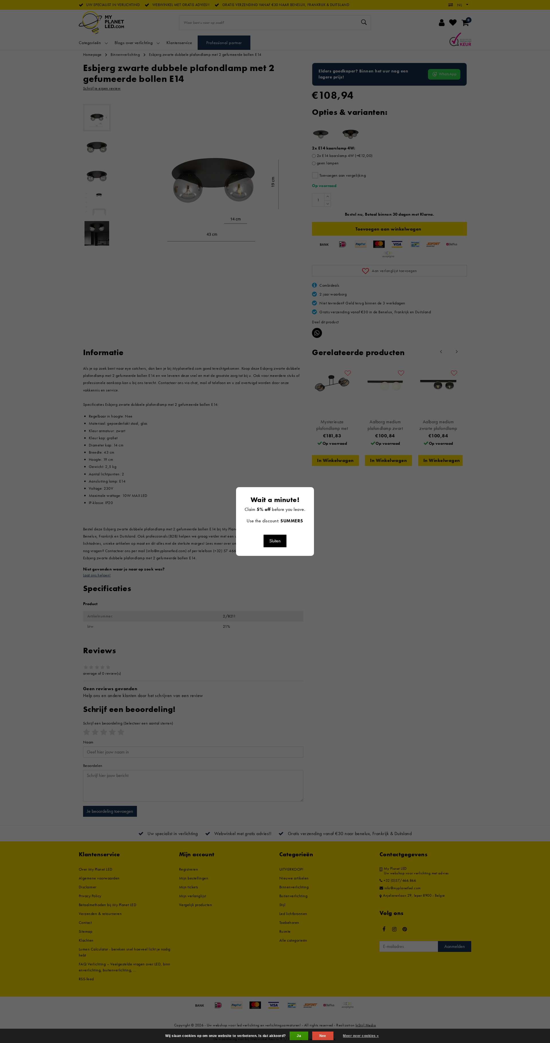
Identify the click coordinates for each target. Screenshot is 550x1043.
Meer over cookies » (361, 1036)
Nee (322, 1036)
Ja (299, 1036)
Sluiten (275, 541)
